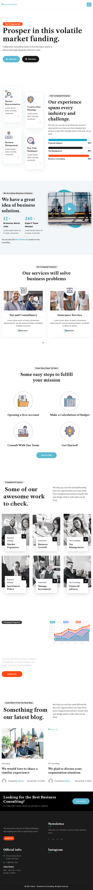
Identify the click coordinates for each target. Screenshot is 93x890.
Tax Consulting (74, 541)
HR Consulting (53, 764)
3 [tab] (47, 342)
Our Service (20, 240)
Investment (42, 541)
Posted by (12, 781)
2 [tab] (45, 342)
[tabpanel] (23, 313)
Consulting (6, 764)
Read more (23, 331)
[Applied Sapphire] (9, 4)
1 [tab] (43, 342)
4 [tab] (49, 342)
